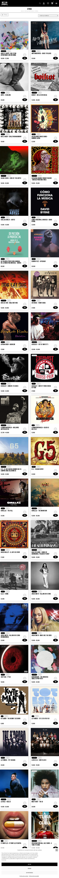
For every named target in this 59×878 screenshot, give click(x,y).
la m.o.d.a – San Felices (39, 760)
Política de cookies (24, 876)
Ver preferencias (29, 872)
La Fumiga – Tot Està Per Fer (40, 719)
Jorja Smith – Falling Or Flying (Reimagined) (10, 636)
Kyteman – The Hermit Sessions (10, 719)
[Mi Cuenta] (44, 3)
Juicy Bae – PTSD (6, 677)
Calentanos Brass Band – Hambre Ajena (40, 137)
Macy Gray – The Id (37, 802)
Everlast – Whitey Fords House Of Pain (41, 387)
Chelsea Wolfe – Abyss (8, 220)
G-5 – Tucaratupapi (37, 469)
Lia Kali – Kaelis (6, 802)
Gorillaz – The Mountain (39, 511)
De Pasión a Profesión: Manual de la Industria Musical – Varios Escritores (11, 263)
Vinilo (4, 51)
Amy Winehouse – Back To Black (41, 53)
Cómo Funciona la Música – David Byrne (42, 220)
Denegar (29, 868)
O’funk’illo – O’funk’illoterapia (11, 843)
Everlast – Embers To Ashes (9, 386)
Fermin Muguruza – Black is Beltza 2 (40, 428)
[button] (56, 850)
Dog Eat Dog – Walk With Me (9, 303)
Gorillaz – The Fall (7, 511)
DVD (33, 425)
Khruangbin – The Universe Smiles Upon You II (40, 678)
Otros (8, 51)
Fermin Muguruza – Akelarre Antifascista (10, 428)
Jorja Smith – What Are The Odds (42, 635)
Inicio (22, 11)
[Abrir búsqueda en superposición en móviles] (39, 3)
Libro (33, 217)
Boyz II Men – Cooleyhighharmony (11, 137)
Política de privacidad (34, 876)
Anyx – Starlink (6, 95)
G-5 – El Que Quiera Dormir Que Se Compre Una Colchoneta (11, 470)
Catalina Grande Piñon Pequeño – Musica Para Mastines (42, 179)
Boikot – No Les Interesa (39, 95)
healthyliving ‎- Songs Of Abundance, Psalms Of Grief (40, 553)
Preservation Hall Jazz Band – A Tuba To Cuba (42, 844)
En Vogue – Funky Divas (39, 303)
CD (2, 51)
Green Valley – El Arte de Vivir (10, 552)
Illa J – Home (4, 594)
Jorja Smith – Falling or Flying (41, 594)
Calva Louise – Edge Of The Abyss (11, 178)
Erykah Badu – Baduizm (8, 344)
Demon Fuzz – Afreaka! (39, 261)
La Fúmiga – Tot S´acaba (8, 760)
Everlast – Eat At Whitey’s (40, 344)
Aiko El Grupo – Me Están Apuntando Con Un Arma (8, 54)
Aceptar (29, 864)
